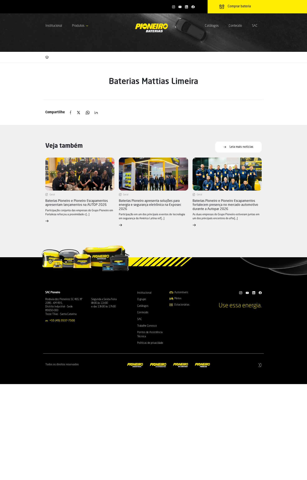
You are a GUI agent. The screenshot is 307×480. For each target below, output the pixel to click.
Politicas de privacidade (150, 343)
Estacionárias (181, 304)
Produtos (78, 26)
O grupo (141, 299)
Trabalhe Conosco (147, 326)
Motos (177, 298)
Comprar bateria (239, 6)
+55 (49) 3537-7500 (62, 320)
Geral (52, 195)
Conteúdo (235, 26)
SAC (255, 26)
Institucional (54, 26)
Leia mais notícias (241, 146)
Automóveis (181, 292)
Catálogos (212, 26)
